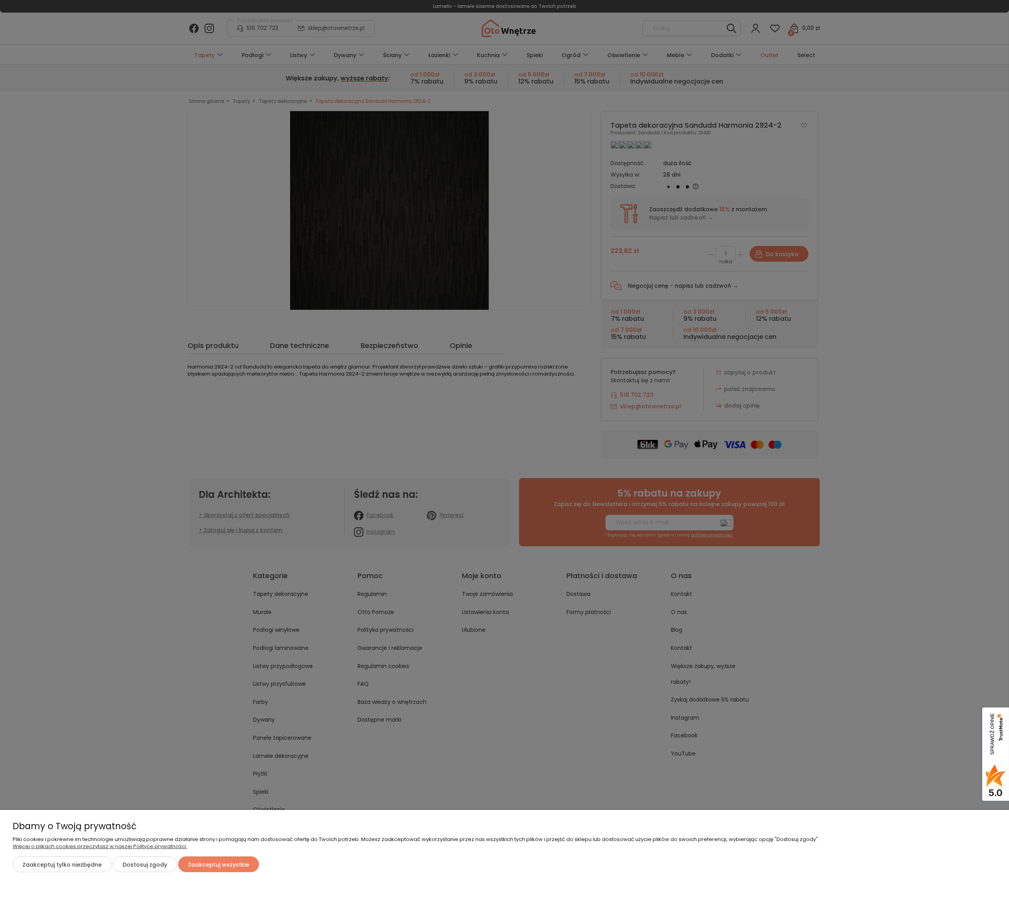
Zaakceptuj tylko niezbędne (62, 865)
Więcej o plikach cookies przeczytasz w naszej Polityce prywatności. (100, 846)
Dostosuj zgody (145, 865)
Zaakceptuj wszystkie (218, 865)
